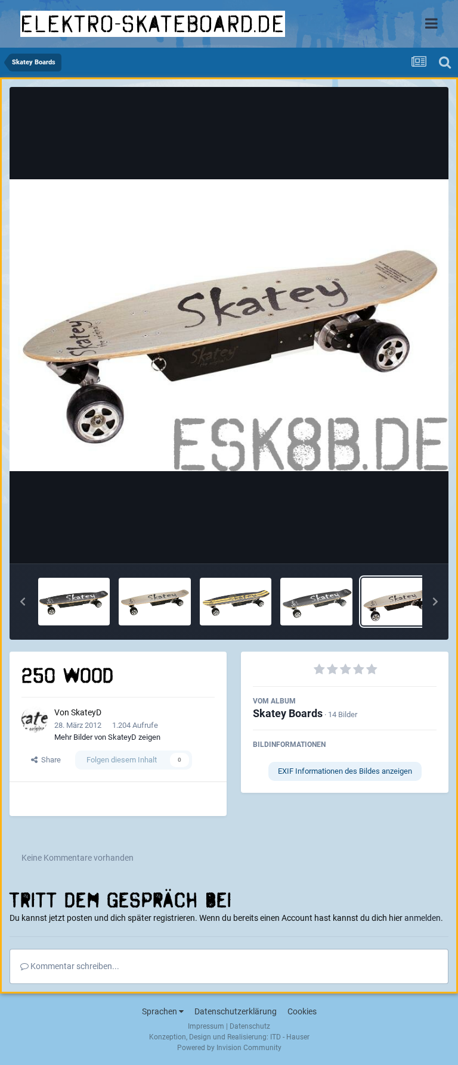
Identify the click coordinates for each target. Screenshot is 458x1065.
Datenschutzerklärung (235, 1011)
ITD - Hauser (290, 1037)
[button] (23, 601)
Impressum (206, 1026)
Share (49, 759)
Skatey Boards (288, 713)
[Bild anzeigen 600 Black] (74, 601)
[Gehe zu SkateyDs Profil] (34, 719)
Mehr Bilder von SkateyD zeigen (107, 737)
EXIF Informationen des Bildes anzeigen (345, 771)
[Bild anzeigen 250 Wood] (397, 601)
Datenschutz (250, 1026)
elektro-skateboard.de (152, 24)
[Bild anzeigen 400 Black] (316, 601)
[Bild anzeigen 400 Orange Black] (235, 601)
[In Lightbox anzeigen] (229, 325)
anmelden (422, 918)
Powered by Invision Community (229, 1048)
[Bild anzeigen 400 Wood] (154, 601)
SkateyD (86, 712)
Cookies (302, 1011)
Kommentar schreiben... (74, 966)
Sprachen (160, 1011)
